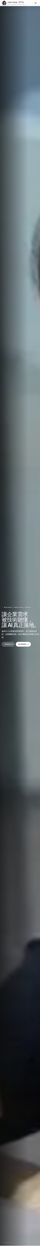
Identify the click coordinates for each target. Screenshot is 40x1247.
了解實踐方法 (8, 644)
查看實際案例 (22, 644)
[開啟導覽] (35, 3)
